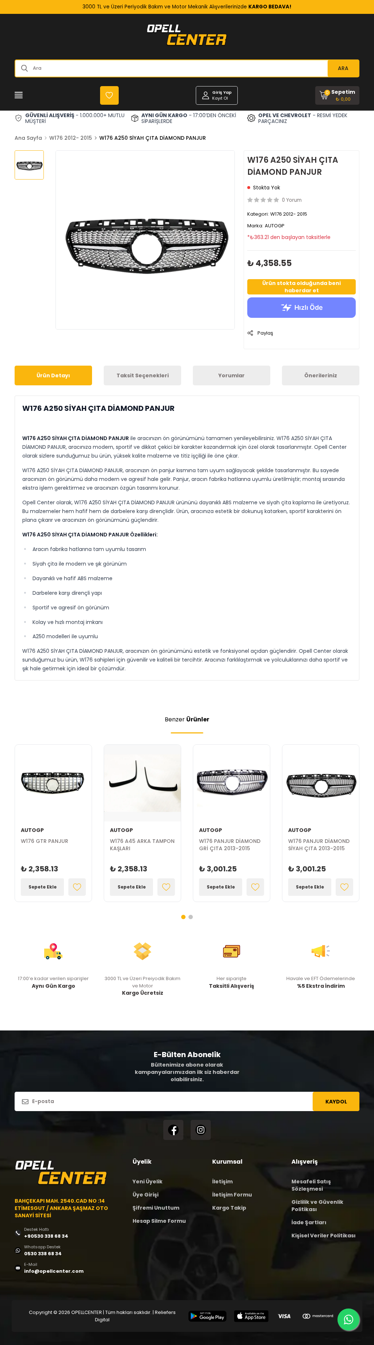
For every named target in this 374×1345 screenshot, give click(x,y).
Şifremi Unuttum (156, 1207)
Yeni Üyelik (148, 1181)
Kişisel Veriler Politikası (323, 1235)
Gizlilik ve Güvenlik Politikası (317, 1205)
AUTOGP (275, 225)
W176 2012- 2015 (70, 138)
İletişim (222, 1181)
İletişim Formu (232, 1194)
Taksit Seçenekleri (143, 375)
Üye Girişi (146, 1194)
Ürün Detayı (53, 375)
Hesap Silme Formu (159, 1221)
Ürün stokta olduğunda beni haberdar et (301, 287)
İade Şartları (309, 1222)
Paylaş (265, 332)
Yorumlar (231, 375)
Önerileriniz (320, 375)
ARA (343, 68)
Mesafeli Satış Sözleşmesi (311, 1185)
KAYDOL (336, 1101)
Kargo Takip (229, 1207)
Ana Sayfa (28, 138)
